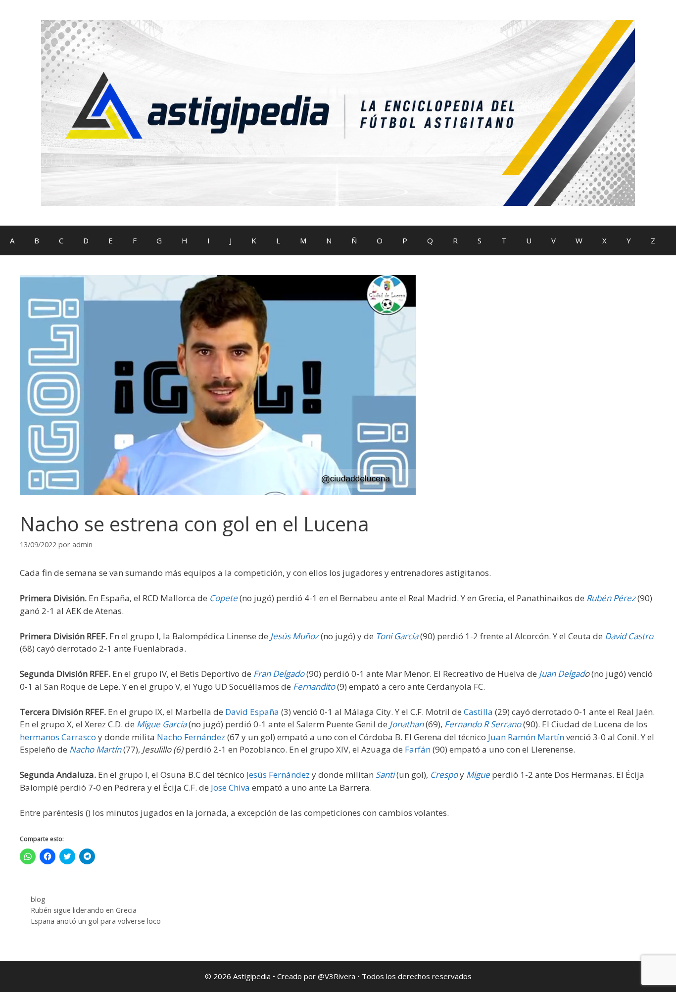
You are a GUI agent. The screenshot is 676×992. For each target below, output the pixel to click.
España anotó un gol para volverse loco (96, 921)
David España (251, 711)
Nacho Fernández (190, 737)
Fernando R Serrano (482, 724)
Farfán (417, 749)
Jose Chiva (229, 787)
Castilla (477, 711)
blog (38, 899)
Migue (478, 774)
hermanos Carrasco (58, 737)
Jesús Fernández (277, 774)
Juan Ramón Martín (525, 737)
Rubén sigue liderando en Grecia (84, 910)
